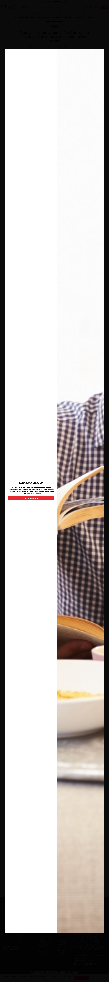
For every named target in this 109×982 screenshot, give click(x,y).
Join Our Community (31, 498)
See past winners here (34, 493)
